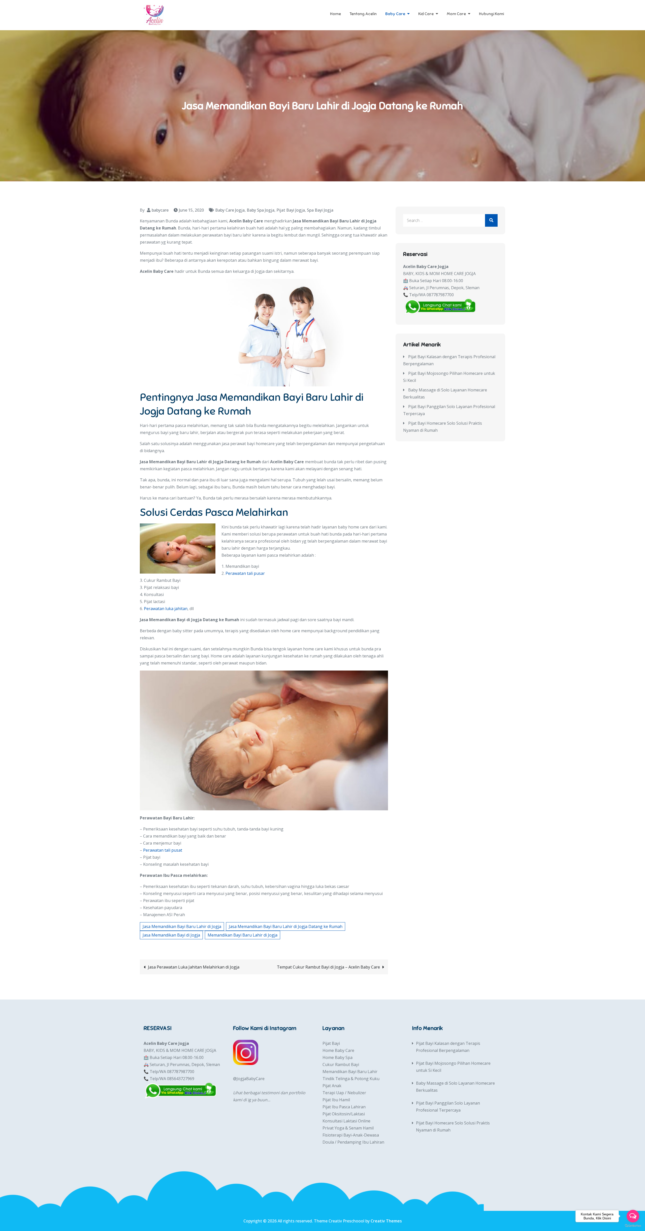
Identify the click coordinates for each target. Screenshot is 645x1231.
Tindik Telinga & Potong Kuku (350, 1078)
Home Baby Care (338, 1050)
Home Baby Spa (337, 1057)
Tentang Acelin (363, 13)
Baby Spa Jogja (260, 210)
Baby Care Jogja (230, 210)
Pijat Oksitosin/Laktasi (343, 1114)
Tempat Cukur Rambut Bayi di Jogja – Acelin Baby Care (328, 967)
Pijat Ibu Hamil (336, 1100)
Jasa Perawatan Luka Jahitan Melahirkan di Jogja (193, 967)
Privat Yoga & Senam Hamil (348, 1128)
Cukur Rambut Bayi (340, 1064)
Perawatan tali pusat (162, 850)
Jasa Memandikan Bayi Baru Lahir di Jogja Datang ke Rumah (285, 926)
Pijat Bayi (331, 1043)
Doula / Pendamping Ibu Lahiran (353, 1142)
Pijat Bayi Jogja (290, 210)
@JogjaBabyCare (249, 1078)
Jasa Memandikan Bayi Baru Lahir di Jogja (182, 926)
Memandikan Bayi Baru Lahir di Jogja (242, 935)
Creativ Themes (386, 1221)
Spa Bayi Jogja (320, 210)
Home (335, 13)
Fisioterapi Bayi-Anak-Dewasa (350, 1135)
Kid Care (426, 13)
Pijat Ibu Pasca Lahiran (344, 1107)
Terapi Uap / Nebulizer (344, 1092)
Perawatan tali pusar (245, 573)
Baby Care (395, 13)
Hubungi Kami (491, 13)
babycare (160, 210)
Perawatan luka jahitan (165, 608)
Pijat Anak (331, 1085)
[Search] (491, 220)
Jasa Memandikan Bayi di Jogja (171, 935)
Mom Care (456, 13)
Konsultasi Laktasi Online (346, 1121)
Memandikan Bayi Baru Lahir (349, 1071)
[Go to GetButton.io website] (633, 1225)
